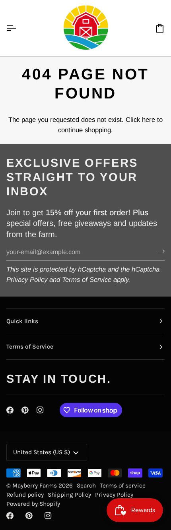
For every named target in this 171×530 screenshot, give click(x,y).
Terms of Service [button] (29, 346)
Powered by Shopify (33, 503)
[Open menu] (18, 28)
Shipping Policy (69, 494)
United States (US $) (41, 452)
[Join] (158, 251)
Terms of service (123, 485)
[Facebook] (10, 410)
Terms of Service (86, 279)
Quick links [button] (22, 321)
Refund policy (25, 494)
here (148, 119)
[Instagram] (40, 410)
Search (86, 485)
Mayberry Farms (35, 485)
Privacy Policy (26, 279)
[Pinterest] (25, 410)
